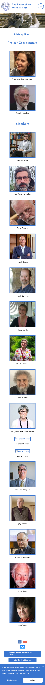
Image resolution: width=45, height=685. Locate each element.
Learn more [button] (24, 673)
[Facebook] (20, 642)
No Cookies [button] (12, 680)
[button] (22, 654)
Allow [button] (32, 680)
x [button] (43, 665)
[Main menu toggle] (41, 6)
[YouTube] (25, 642)
